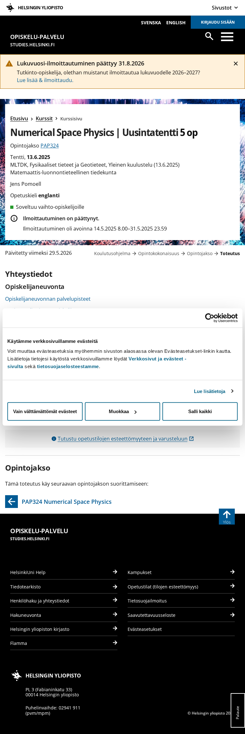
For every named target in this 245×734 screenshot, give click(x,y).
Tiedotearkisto (25, 587)
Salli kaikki (200, 411)
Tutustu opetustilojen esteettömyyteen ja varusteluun (126, 438)
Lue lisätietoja (210, 391)
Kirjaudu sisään (218, 22)
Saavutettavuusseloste (151, 615)
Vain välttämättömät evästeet (45, 411)
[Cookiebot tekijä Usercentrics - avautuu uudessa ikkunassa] (210, 317)
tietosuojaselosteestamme (68, 366)
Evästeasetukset (145, 629)
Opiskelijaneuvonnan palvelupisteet (48, 298)
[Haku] (209, 36)
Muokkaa (119, 411)
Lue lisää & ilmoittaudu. (45, 80)
